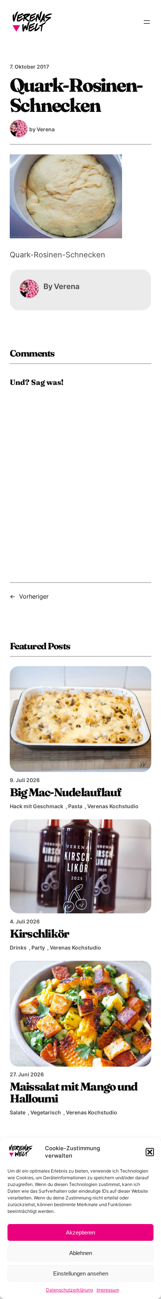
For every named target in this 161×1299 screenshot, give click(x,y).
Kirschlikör (39, 933)
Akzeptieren (80, 1232)
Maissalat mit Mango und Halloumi (73, 1092)
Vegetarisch (45, 1112)
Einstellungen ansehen (80, 1273)
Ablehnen (80, 1253)
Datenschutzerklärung (69, 1290)
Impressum (108, 1290)
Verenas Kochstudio (113, 806)
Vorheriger (34, 596)
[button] (150, 1152)
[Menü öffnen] (146, 22)
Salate (17, 1112)
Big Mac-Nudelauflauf (65, 792)
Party (38, 947)
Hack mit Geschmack (36, 806)
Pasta (75, 806)
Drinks (18, 947)
